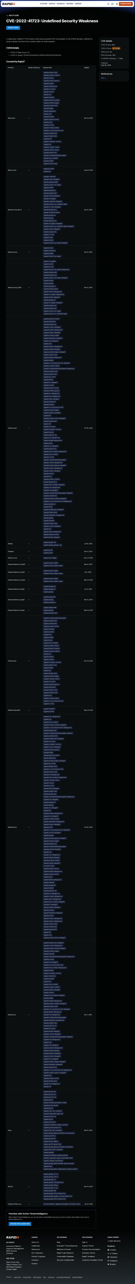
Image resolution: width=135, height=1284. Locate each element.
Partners (69, 4)
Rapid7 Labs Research (65, 1253)
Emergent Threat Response (67, 1246)
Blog (58, 1242)
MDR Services (11, 1251)
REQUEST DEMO (13, 28)
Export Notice (37, 1277)
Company (78, 4)
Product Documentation (91, 1249)
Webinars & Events (64, 1249)
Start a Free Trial (12, 1262)
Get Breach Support (13, 1267)
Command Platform (13, 1246)
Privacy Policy (27, 1277)
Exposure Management (15, 1249)
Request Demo (126, 4)
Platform (43, 4)
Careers (34, 1264)
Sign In (84, 1242)
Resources (61, 4)
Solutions (9, 1253)
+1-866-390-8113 (113, 1241)
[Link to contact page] (112, 4)
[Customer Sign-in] (116, 4)
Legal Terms (17, 1277)
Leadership (36, 1246)
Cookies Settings (77, 1277)
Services (52, 4)
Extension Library (88, 1253)
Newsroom (36, 1249)
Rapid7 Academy (88, 1256)
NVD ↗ (103, 78)
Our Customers (37, 1253)
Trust (44, 1277)
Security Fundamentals (65, 1260)
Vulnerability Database (65, 1256)
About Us (35, 1242)
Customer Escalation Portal (92, 1260)
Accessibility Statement (63, 1277)
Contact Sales (11, 1269)
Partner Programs (38, 1256)
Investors (35, 1260)
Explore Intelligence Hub (20, 1224)
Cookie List (51, 1277)
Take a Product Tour (14, 1265)
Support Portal (87, 1246)
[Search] (108, 4)
